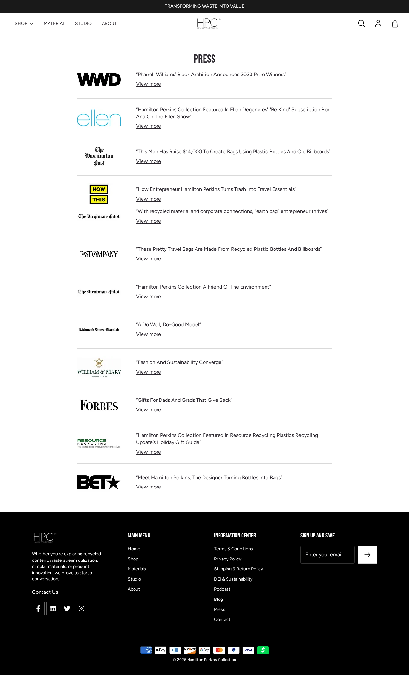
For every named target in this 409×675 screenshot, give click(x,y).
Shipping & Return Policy (238, 569)
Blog (218, 599)
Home (134, 549)
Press (219, 609)
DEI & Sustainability (233, 579)
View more (148, 84)
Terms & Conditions (233, 549)
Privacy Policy (227, 559)
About (134, 589)
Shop (133, 559)
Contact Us (45, 592)
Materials (137, 569)
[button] (361, 23)
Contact (222, 619)
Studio (134, 579)
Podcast (222, 589)
